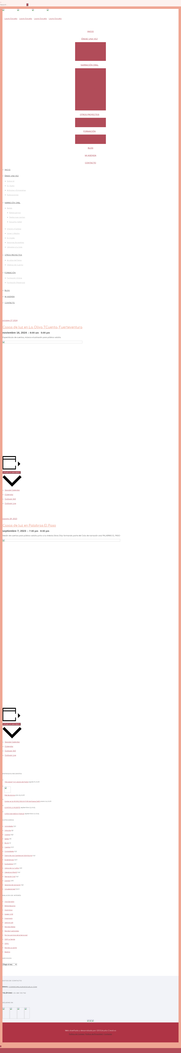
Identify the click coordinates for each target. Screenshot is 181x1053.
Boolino (7, 952)
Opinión (7, 881)
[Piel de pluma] (8, 792)
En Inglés (90, 98)
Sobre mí (91, 44)
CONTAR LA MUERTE (12, 807)
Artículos (8, 830)
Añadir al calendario (11, 472)
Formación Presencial (90, 141)
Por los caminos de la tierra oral (16, 935)
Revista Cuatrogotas (12, 931)
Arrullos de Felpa (90, 119)
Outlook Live (10, 503)
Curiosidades (9, 851)
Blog (90, 148)
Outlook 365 (10, 499)
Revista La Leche (11, 948)
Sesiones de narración (13, 885)
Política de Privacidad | (94, 1034)
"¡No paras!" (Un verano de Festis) (17, 782)
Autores (7, 835)
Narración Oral (90, 65)
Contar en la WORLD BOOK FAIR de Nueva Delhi (22, 801)
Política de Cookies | (77, 1034)
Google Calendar (12, 490)
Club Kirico (8, 910)
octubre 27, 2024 (9, 320)
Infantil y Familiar (90, 89)
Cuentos (7, 847)
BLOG (7, 843)
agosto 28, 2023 (9, 519)
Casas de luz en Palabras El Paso (29, 525)
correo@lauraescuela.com (23, 987)
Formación (89, 131)
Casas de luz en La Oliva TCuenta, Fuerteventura (42, 327)
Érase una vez (89, 39)
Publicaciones (90, 58)
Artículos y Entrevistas (90, 53)
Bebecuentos (90, 73)
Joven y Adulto (90, 93)
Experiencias (9, 860)
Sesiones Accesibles (90, 103)
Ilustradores (9, 864)
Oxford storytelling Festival (14, 814)
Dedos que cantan (90, 78)
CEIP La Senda (10, 939)
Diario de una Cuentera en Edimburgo (18, 855)
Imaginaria (8, 918)
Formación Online (90, 136)
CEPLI (7, 943)
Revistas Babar (10, 927)
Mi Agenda (90, 156)
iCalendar (9, 495)
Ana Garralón (9, 902)
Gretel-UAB (9, 914)
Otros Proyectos (89, 115)
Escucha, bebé (90, 83)
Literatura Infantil (11, 872)
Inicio (90, 32)
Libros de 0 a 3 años (12, 868)
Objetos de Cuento (90, 124)
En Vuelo (90, 48)
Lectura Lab (9, 923)
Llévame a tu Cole (91, 107)
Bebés (89, 70)
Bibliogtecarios (10, 906)
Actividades (9, 826)
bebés (7, 839)
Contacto (90, 163)
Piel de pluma (10, 795)
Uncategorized (10, 889)
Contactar (108, 1034)
